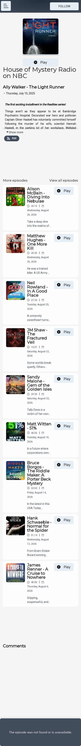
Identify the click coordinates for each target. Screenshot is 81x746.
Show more (16, 132)
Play (43, 62)
